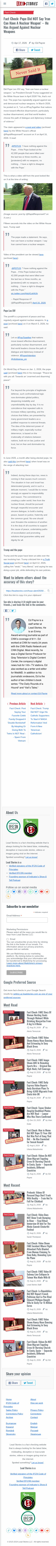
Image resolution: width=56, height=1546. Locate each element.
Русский (34, 1430)
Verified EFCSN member (20, 873)
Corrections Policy (14, 1414)
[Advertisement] (28, 775)
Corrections (35, 1414)
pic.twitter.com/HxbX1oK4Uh (24, 293)
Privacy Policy (36, 1410)
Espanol (10, 1427)
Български (11, 1423)
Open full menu (4, 3)
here (6, 131)
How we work (36, 1403)
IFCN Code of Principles (11, 1405)
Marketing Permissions (17, 929)
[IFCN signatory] (28, 1501)
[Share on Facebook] (6, 610)
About (33, 1399)
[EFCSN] (28, 1518)
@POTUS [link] (16, 146)
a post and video (33, 127)
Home (9, 1399)
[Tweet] (52, 3)
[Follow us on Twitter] (36, 891)
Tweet (36, 50)
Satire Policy (12, 1410)
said (5, 373)
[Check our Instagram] (25, 891)
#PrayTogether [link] (24, 337)
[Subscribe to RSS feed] (8, 896)
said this (12, 461)
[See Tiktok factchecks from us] (8, 891)
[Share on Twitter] (13, 610)
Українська (35, 1434)
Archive (9, 1417)
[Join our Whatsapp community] (30, 891)
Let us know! (31, 857)
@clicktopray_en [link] (19, 359)
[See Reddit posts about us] (47, 891)
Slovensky (11, 1434)
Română (10, 1430)
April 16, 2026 (39, 303)
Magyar (34, 1427)
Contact (34, 1417)
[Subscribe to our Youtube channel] (41, 891)
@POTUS (16, 268)
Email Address (14, 915)
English (33, 1423)
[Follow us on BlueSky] (13, 891)
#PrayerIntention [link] (28, 355)
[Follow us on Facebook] (19, 891)
